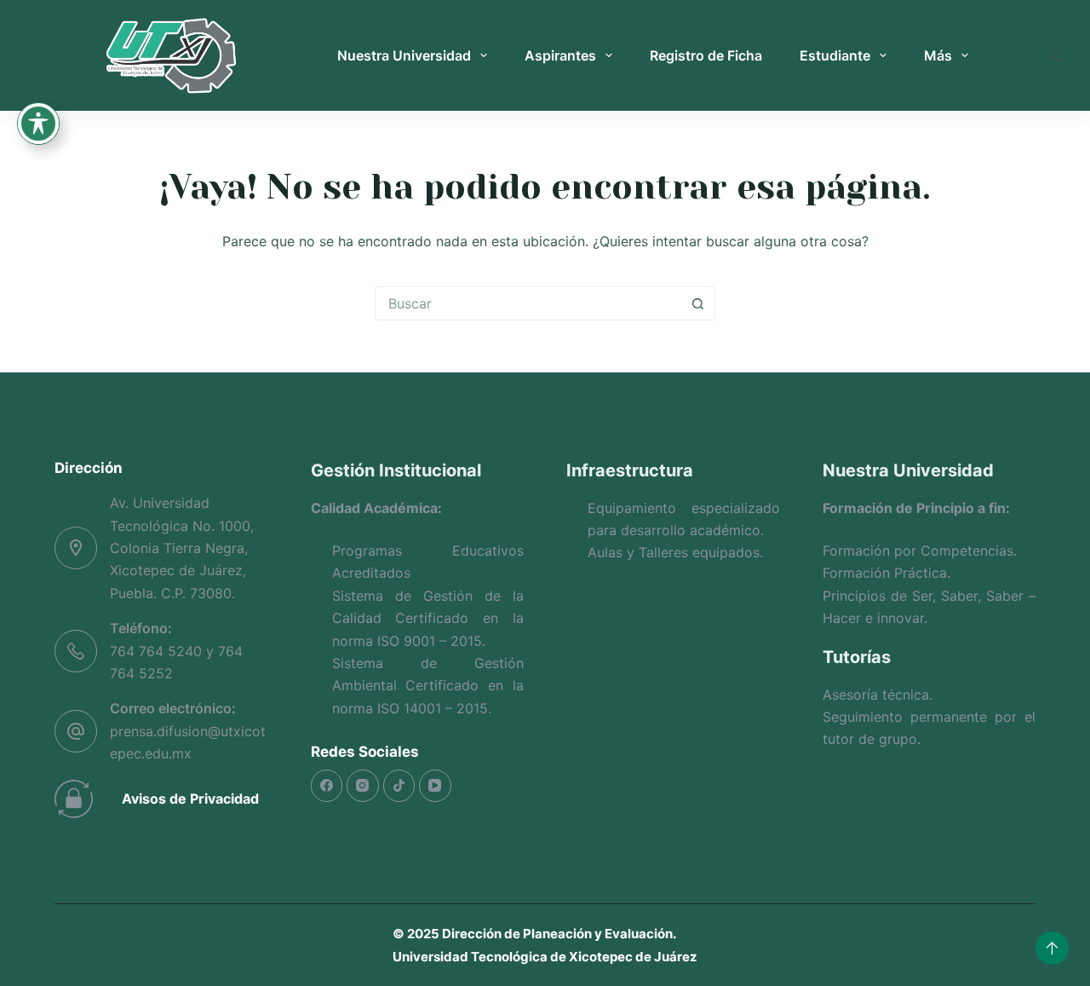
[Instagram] (363, 786)
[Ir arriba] (1052, 948)
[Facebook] (327, 786)
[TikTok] (399, 786)
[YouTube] (435, 786)
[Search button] (698, 303)
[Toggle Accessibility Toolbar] (38, 123)
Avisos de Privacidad (190, 798)
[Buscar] (1058, 55)
